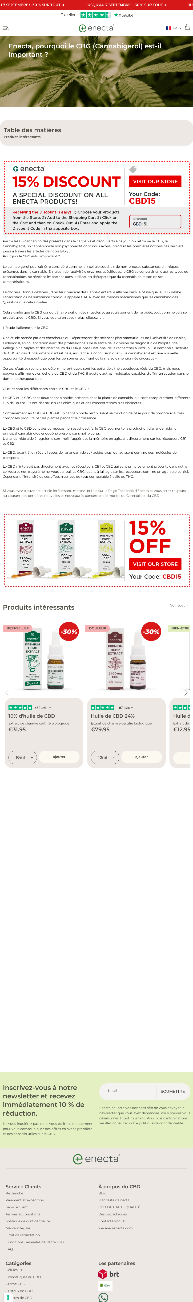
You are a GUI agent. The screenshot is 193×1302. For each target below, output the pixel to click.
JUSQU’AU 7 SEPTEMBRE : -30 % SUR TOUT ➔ (126, 5)
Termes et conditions (23, 1214)
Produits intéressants (22, 137)
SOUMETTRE (173, 1091)
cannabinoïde (29, 433)
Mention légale (18, 1228)
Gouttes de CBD (19, 1298)
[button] (173, 28)
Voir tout (177, 605)
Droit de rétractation (23, 1235)
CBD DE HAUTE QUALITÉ (119, 1207)
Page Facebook (121, 491)
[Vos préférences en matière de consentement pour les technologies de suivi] (8, 1297)
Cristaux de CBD (19, 1291)
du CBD (153, 496)
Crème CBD (15, 1284)
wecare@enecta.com (115, 1228)
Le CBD (9, 398)
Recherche (14, 1193)
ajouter (59, 757)
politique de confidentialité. (161, 1123)
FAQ (9, 1249)
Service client (17, 1207)
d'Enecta (142, 491)
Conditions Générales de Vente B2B (35, 1242)
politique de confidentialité (28, 1221)
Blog (64, 251)
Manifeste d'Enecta (113, 1200)
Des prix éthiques (112, 1214)
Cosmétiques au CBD (23, 1277)
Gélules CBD (16, 1270)
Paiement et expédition (25, 1200)
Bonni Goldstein (34, 292)
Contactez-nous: (111, 1221)
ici (100, 317)
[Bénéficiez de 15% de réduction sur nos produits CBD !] (96, 197)
